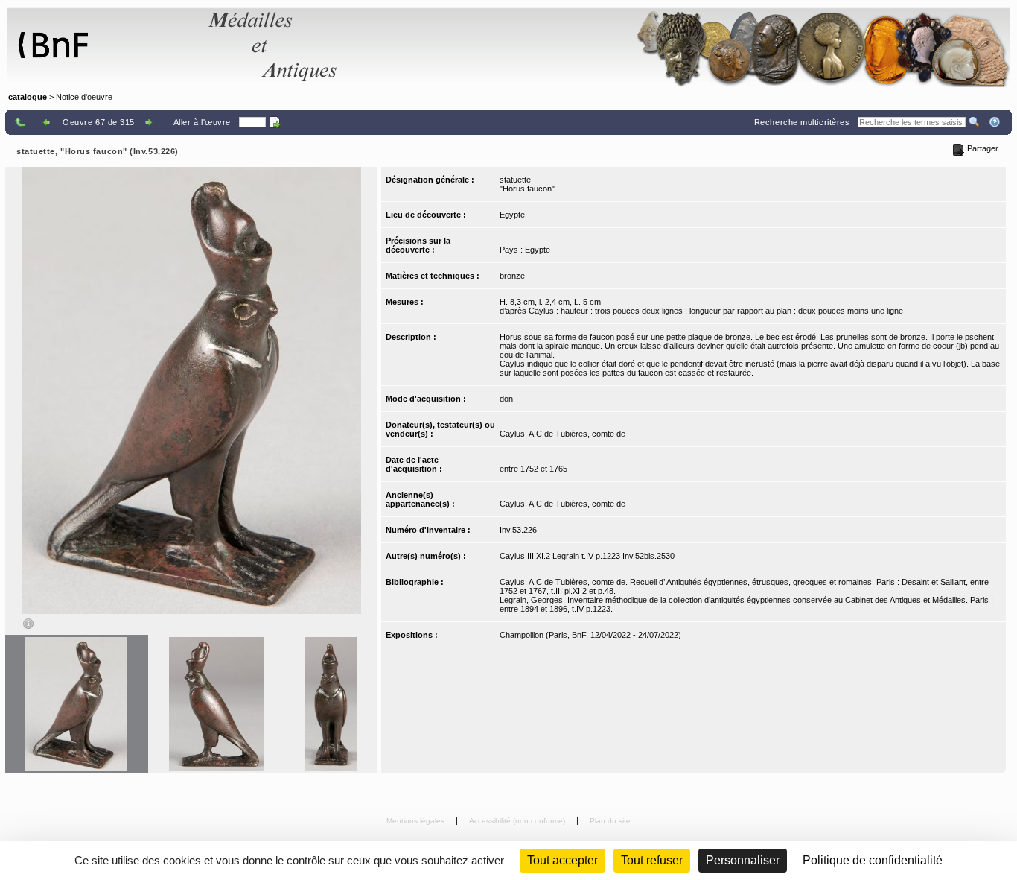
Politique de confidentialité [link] (873, 860)
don (506, 398)
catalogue (27, 96)
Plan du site (610, 821)
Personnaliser (743, 860)
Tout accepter (562, 860)
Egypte (512, 214)
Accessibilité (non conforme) (518, 821)
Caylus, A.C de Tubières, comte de (562, 433)
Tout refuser (652, 860)
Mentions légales (416, 821)
